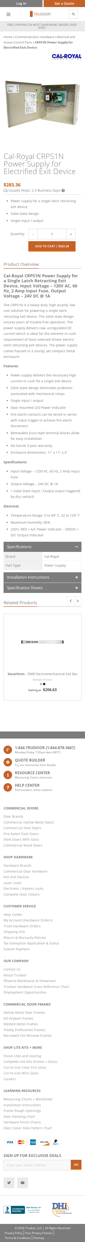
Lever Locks (12, 883)
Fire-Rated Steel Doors (21, 834)
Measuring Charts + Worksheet (28, 1099)
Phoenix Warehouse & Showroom (30, 981)
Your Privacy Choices (38, 1233)
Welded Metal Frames (21, 1024)
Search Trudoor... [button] (73, 14)
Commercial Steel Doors (22, 828)
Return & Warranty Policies (25, 937)
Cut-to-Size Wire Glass (21, 1073)
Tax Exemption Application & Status (31, 943)
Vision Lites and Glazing (22, 1056)
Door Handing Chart (19, 1116)
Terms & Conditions (18, 1238)
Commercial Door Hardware (34, 37)
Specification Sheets (25, 587)
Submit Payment (17, 949)
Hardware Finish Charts (22, 1122)
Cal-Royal (51, 556)
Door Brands (13, 816)
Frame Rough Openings (22, 1110)
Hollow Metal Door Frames (24, 1012)
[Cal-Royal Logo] (66, 56)
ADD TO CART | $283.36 (52, 246)
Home (8, 37)
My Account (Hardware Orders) (28, 920)
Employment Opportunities (25, 992)
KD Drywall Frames (18, 1018)
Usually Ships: (34, 190)
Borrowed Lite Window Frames (28, 1035)
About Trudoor (15, 975)
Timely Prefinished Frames (24, 1030)
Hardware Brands (17, 865)
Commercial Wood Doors (23, 845)
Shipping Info (14, 931)
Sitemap (38, 1238)
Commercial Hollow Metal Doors (29, 822)
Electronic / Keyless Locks (23, 888)
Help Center (13, 914)
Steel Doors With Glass (21, 839)
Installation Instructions (28, 577)
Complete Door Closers (22, 894)
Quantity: (17, 234)
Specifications (19, 546)
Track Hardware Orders (22, 926)
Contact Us (12, 969)
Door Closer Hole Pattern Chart (28, 1128)
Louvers (10, 1079)
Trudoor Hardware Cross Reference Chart (36, 986)
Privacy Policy (13, 1233)
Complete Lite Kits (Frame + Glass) (30, 1061)
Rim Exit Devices (16, 877)
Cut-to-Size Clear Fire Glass (25, 1067)
